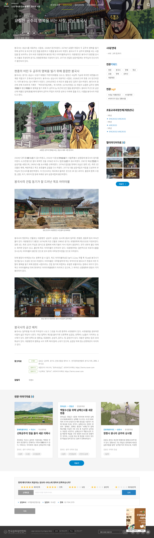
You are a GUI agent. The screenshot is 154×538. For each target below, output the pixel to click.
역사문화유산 (25, 5)
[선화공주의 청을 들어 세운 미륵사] (34, 413)
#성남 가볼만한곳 (114, 94)
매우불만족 (132, 487)
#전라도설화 (83, 454)
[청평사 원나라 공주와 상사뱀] (120, 413)
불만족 (106, 487)
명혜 (126, 70)
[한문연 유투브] (148, 533)
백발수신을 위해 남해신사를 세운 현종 (76, 411)
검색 (148, 5)
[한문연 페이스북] (137, 533)
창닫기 (142, 530)
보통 (83, 487)
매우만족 (37, 487)
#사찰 (28, 454)
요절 (109, 74)
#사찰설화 (36, 454)
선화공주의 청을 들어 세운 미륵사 (33, 433)
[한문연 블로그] (143, 533)
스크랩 (16, 33)
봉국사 (118, 70)
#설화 (20, 454)
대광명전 (111, 77)
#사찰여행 (128, 94)
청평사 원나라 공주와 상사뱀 (117, 433)
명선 (134, 70)
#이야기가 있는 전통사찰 (117, 98)
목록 (24, 511)
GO (125, 532)
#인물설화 (72, 454)
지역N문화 (7, 5)
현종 (109, 70)
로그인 (140, 4)
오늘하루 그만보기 (133, 530)
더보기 (121, 184)
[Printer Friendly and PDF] (28, 34)
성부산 (125, 74)
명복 (117, 74)
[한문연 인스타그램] (132, 533)
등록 (129, 492)
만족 (60, 487)
